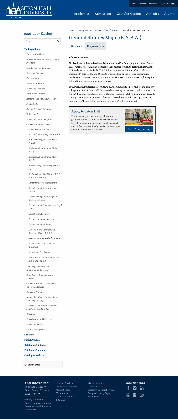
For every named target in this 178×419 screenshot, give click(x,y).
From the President (35, 54)
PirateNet (153, 3)
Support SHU (168, 3)
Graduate (29, 334)
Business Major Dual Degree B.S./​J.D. (44, 166)
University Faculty (35, 324)
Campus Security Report (100, 393)
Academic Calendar (35, 73)
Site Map (60, 399)
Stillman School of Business (39, 129)
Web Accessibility (65, 396)
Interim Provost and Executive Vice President (42, 60)
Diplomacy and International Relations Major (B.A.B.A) (42, 231)
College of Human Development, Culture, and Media (41, 285)
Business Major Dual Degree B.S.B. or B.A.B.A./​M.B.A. (45, 175)
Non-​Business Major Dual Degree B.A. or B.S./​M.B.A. (44, 259)
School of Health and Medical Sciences (40, 276)
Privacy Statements (34, 399)
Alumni (169, 14)
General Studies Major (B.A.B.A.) (45, 238)
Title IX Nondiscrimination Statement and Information (38, 404)
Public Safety (94, 386)
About (134, 3)
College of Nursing (35, 292)
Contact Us (30, 409)
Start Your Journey (139, 129)
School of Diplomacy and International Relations (37, 268)
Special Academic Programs (39, 109)
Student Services (64, 383)
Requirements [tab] (95, 46)
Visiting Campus (96, 383)
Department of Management (42, 219)
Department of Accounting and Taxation (43, 189)
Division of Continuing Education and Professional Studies (41, 307)
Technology (62, 393)
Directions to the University (39, 319)
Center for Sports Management (43, 182)
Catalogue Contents (34, 350)
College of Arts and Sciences (39, 124)
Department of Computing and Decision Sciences (43, 198)
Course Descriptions (35, 329)
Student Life (32, 104)
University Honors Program (39, 119)
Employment (94, 396)
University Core (33, 114)
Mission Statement (35, 83)
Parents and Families (66, 386)
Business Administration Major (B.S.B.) (43, 158)
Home (71, 30)
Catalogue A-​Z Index (35, 345)
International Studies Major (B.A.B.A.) (42, 245)
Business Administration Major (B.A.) (43, 149)
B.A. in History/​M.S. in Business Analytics (44, 141)
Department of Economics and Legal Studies (45, 206)
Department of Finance (39, 213)
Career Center (63, 389)
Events (143, 3)
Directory (30, 314)
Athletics (152, 14)
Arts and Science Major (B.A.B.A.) (44, 134)
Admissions (103, 14)
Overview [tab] (76, 46)
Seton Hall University (37, 382)
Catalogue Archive (34, 355)
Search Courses (32, 339)
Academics (81, 14)
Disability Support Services (101, 389)
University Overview (35, 88)
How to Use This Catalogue (39, 68)
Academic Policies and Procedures (42, 98)
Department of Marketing (40, 224)
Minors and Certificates (39, 252)
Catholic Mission (129, 14)
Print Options (34, 364)
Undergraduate (32, 49)
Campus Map (32, 78)
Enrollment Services (35, 93)
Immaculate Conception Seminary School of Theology (42, 298)
